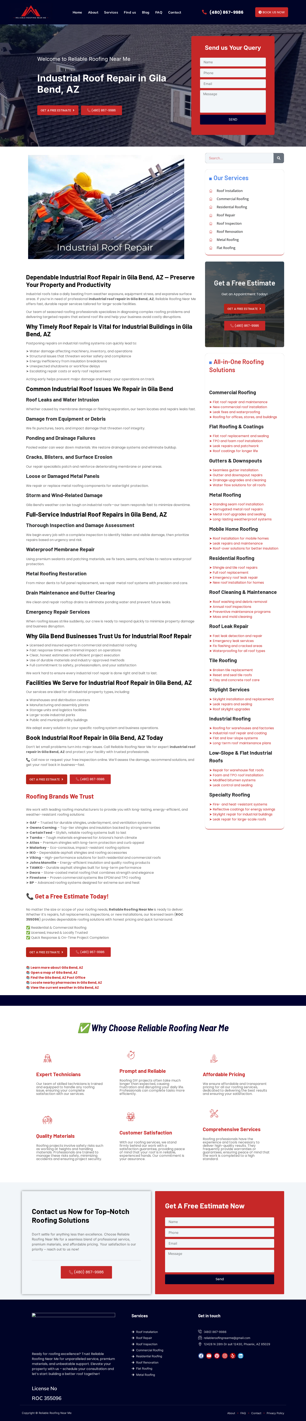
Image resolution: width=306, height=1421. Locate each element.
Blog (145, 12)
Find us (130, 12)
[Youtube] (209, 1356)
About (93, 12)
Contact (174, 12)
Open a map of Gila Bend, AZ (54, 972)
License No (44, 1388)
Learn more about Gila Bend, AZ (57, 967)
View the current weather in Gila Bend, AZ (65, 987)
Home (77, 12)
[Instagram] (225, 1356)
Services (111, 12)
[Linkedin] (241, 1356)
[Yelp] (233, 1356)
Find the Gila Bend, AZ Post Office (58, 977)
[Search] (279, 158)
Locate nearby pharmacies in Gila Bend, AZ (66, 982)
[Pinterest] (217, 1356)
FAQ (159, 12)
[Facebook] (201, 1356)
